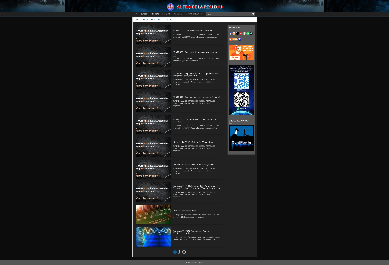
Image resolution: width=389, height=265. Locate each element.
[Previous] (232, 137)
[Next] (251, 137)
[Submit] (253, 14)
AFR (136, 14)
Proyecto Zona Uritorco (194, 14)
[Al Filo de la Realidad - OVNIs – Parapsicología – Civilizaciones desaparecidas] (194, 7)
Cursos (144, 14)
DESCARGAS (178, 14)
